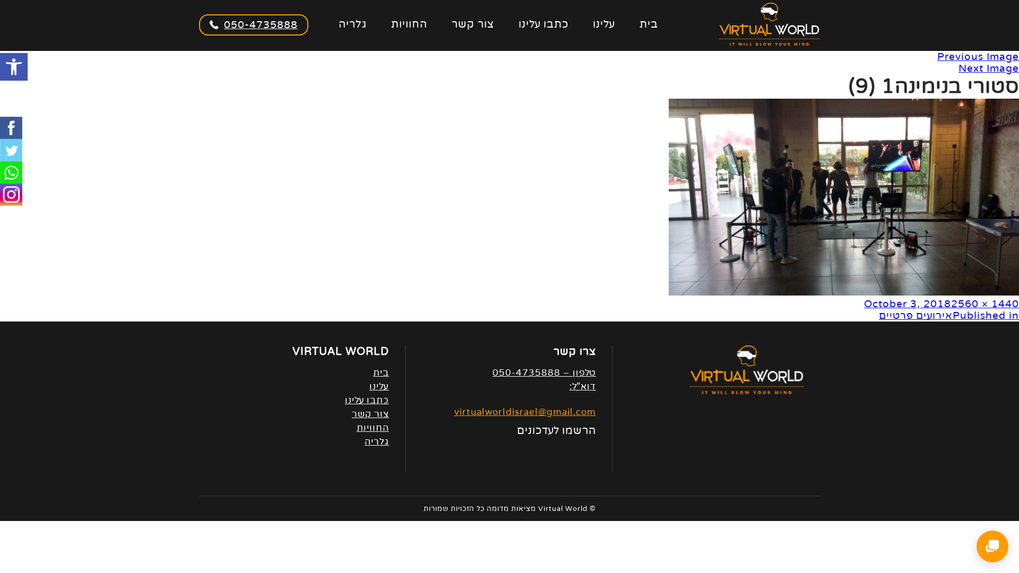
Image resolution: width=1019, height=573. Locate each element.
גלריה (353, 24)
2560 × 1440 (985, 304)
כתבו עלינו (543, 24)
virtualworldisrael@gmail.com (525, 412)
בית (649, 24)
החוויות (409, 24)
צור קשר (473, 24)
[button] (14, 67)
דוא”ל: (582, 386)
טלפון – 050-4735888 (544, 372)
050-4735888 (261, 25)
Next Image (988, 68)
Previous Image (978, 57)
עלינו (604, 24)
